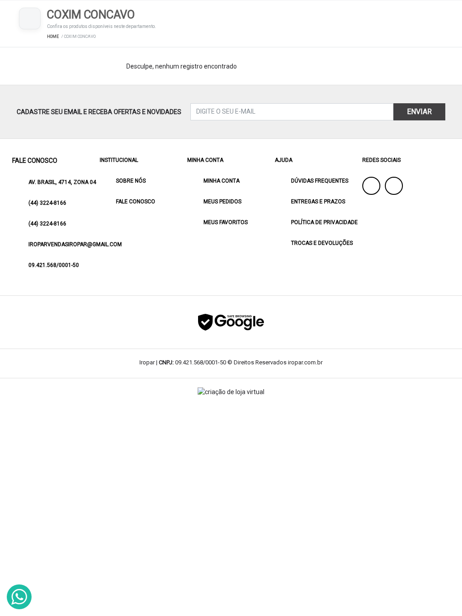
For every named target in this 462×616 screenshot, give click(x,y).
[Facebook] (371, 186)
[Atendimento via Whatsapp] (19, 596)
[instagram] (394, 186)
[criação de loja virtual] (231, 392)
